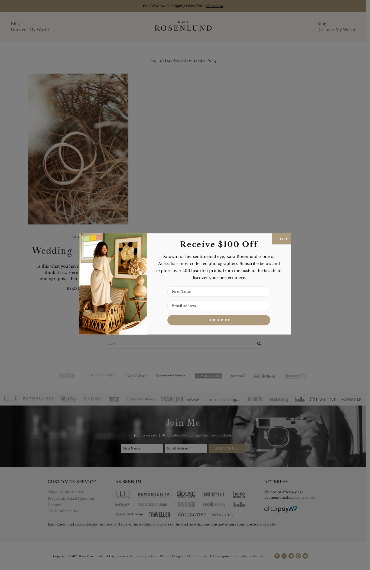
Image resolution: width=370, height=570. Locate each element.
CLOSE (281, 239)
